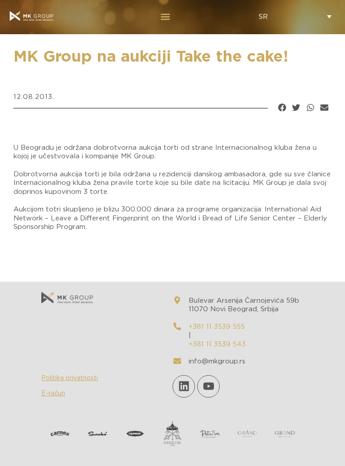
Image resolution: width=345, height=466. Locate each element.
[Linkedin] (183, 386)
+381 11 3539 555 (217, 326)
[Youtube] (208, 386)
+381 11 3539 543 (217, 344)
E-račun (53, 393)
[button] (165, 16)
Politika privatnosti (69, 378)
